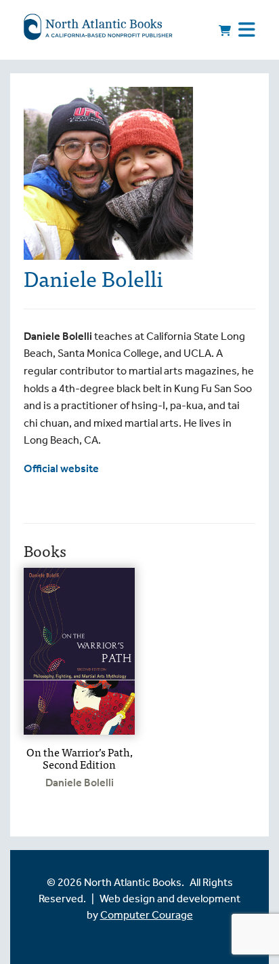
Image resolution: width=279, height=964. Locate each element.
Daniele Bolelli (79, 782)
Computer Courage (146, 914)
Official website (61, 468)
